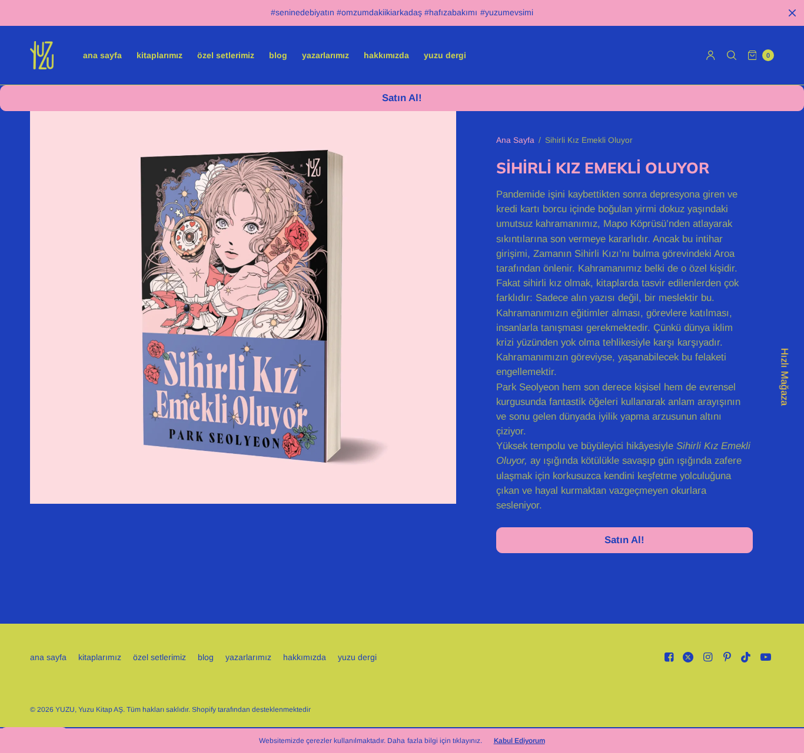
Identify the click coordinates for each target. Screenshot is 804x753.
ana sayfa (102, 55)
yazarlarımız (325, 55)
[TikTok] (746, 657)
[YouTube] (765, 657)
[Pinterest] (727, 657)
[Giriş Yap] (710, 55)
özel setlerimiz (225, 55)
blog (278, 55)
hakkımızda (386, 55)
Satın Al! (402, 97)
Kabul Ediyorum (519, 740)
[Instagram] (707, 657)
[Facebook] (668, 657)
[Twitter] (688, 657)
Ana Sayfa (515, 140)
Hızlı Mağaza (784, 377)
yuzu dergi (445, 55)
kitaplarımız (159, 55)
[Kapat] (792, 13)
